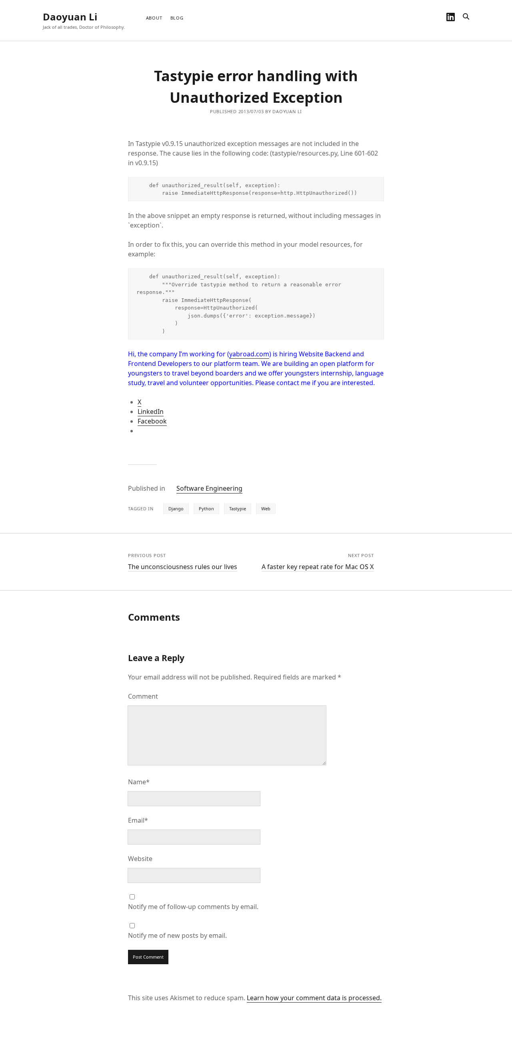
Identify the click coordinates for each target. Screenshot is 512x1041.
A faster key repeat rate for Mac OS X (318, 566)
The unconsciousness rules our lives (182, 566)
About (154, 18)
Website (140, 858)
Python (206, 509)
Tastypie (237, 509)
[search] (466, 17)
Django (176, 509)
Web (265, 509)
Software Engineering (209, 488)
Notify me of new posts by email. (177, 935)
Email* (138, 820)
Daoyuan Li (70, 16)
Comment (143, 696)
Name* (139, 781)
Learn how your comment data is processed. (314, 997)
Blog (177, 18)
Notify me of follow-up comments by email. (193, 906)
